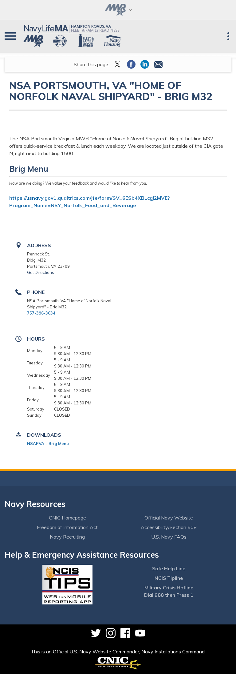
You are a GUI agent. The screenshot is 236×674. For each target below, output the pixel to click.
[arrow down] (118, 10)
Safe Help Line (168, 568)
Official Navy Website (168, 518)
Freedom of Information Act (67, 527)
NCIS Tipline (169, 578)
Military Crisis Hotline (168, 587)
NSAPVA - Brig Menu (48, 443)
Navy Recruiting (67, 537)
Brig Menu (28, 169)
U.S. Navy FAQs (169, 537)
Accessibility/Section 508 (169, 527)
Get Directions (40, 272)
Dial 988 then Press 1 (168, 595)
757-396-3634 (41, 313)
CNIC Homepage (67, 518)
